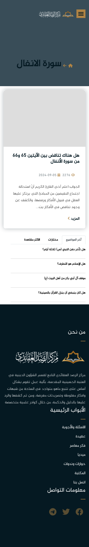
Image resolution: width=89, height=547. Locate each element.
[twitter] (66, 512)
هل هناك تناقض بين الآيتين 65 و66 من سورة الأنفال (46, 158)
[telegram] (53, 512)
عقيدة (80, 436)
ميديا (81, 455)
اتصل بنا (79, 482)
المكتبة (80, 473)
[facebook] (79, 512)
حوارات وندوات (74, 464)
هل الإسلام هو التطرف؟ (71, 264)
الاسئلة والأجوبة (73, 427)
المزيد (75, 219)
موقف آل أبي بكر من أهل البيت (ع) (64, 278)
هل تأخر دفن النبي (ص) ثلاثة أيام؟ (63, 249)
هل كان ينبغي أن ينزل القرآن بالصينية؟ (61, 292)
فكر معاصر (77, 446)
